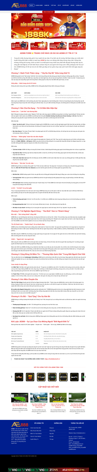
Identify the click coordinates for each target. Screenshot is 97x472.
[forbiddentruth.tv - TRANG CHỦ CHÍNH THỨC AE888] (19, 5)
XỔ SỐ (59, 5)
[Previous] (14, 25)
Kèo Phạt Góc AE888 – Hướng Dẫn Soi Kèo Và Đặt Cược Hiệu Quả (77, 405)
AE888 (31, 5)
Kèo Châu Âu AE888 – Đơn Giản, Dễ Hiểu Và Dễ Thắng (19, 404)
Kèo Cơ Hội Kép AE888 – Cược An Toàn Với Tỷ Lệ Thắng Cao (58, 405)
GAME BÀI (46, 5)
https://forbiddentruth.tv (79, 433)
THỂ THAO (53, 5)
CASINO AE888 (39, 5)
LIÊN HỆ (72, 5)
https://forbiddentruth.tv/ (52, 359)
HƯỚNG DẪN (79, 5)
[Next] (82, 25)
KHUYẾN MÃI (66, 5)
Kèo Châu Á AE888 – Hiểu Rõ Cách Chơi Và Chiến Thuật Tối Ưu (39, 405)
